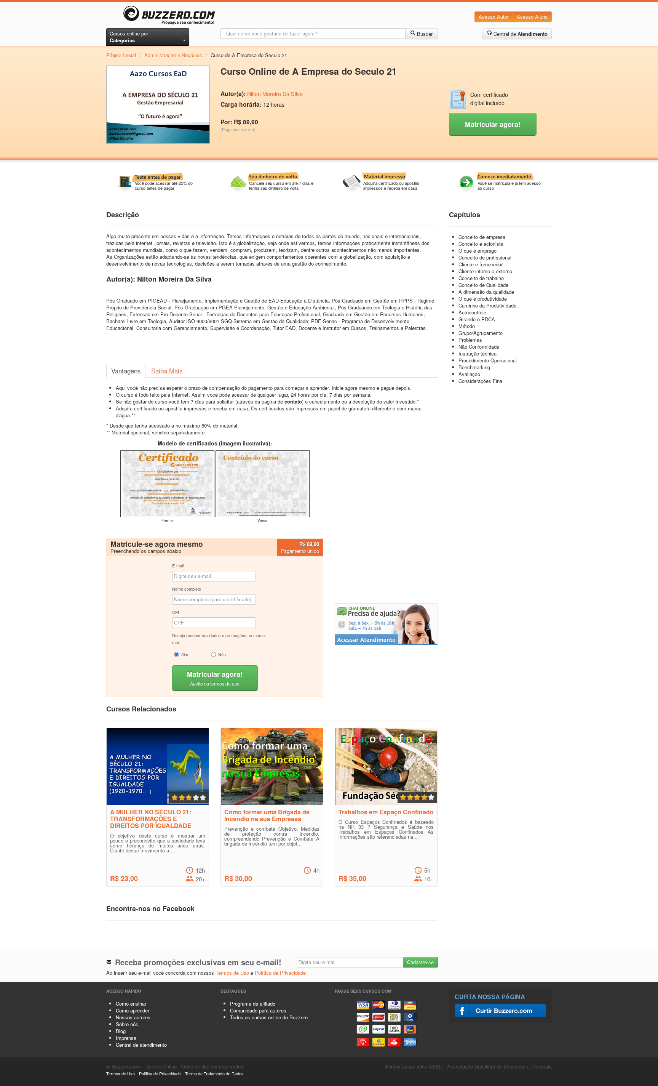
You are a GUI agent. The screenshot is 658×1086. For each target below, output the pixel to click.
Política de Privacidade (280, 972)
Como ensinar (131, 1003)
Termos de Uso (232, 972)
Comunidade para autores (258, 1010)
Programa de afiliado (252, 1003)
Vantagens (126, 370)
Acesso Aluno (532, 16)
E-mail (178, 565)
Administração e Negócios (173, 55)
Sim (184, 654)
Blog (121, 1031)
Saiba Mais (166, 370)
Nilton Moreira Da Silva (275, 94)
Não (222, 654)
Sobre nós (127, 1024)
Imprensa (126, 1037)
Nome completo (186, 589)
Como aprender (132, 1010)
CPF (176, 612)
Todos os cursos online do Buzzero (269, 1017)
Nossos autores (133, 1017)
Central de (520, 33)
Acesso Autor (494, 16)
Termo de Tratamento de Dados (214, 1073)
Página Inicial (121, 55)
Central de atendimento (141, 1044)
